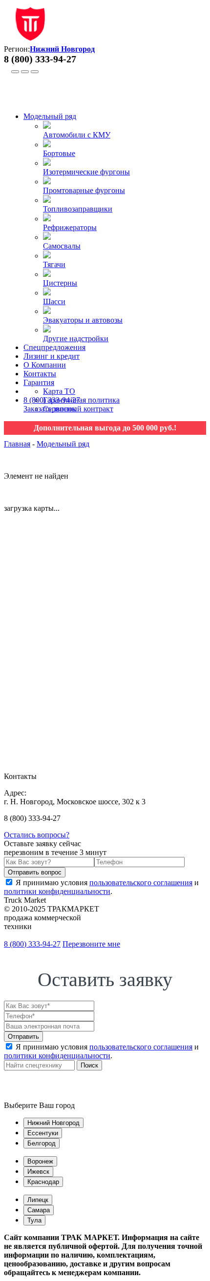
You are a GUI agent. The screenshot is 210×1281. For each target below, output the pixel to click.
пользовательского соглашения (140, 882)
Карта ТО (59, 391)
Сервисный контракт (78, 409)
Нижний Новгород (53, 1122)
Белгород (41, 1143)
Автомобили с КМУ (76, 135)
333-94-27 (32, 944)
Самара (38, 1210)
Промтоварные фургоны (84, 190)
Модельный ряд (49, 116)
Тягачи (54, 264)
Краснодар (43, 1181)
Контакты (39, 373)
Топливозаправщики (77, 209)
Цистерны (60, 283)
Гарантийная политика (81, 400)
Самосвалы (62, 246)
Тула (34, 1220)
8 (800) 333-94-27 (51, 400)
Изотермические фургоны (86, 172)
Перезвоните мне (91, 944)
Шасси (54, 301)
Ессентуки (42, 1133)
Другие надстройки (75, 338)
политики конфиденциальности (57, 891)
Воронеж (40, 1161)
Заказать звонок (49, 409)
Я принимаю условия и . (101, 886)
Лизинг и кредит (51, 356)
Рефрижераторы (70, 227)
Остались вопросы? (36, 835)
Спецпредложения (54, 347)
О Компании (44, 365)
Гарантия (38, 382)
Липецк (37, 1199)
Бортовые (59, 153)
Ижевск (38, 1171)
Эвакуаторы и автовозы (83, 320)
